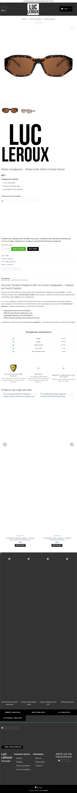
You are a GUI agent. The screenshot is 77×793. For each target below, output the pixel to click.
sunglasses (12, 261)
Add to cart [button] (20, 545)
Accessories (35, 19)
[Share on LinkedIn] (20, 268)
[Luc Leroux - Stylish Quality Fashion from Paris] (33, 9)
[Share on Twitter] (9, 268)
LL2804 (7, 261)
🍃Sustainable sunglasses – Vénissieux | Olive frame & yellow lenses (57, 430)
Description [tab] (5, 280)
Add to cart (18, 249)
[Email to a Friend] (13, 268)
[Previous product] (40, 22)
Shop (24, 19)
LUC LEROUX (9, 264)
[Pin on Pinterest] (16, 268)
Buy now (33, 249)
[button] (4, 9)
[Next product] (36, 22)
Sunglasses (49, 19)
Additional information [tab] (19, 280)
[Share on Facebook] (6, 268)
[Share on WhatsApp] (3, 268)
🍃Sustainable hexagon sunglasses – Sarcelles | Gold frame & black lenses (20, 539)
